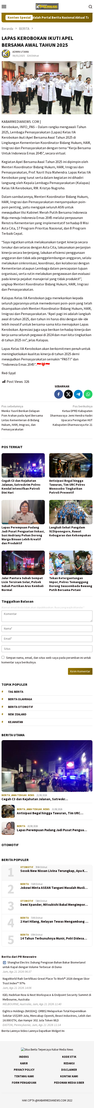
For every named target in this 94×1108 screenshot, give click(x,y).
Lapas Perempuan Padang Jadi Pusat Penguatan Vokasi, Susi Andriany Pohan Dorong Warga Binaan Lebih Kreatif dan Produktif (23, 535)
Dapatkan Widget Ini (51, 1031)
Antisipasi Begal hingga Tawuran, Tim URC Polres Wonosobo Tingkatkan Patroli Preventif (67, 486)
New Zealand (17, 714)
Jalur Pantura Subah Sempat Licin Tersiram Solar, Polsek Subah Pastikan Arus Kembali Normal (23, 584)
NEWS (31, 795)
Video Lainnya (29, 1031)
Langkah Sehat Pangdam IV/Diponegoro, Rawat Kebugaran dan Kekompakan (70, 531)
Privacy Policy (24, 1070)
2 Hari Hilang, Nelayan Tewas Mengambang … (54, 922)
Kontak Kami (69, 1076)
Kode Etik (69, 1057)
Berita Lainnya (11, 1031)
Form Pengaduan (24, 1083)
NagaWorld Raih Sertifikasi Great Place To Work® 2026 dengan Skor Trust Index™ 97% (46, 981)
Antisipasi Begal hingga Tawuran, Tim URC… (50, 813)
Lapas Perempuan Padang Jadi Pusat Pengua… (52, 830)
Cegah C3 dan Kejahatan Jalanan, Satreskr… (35, 799)
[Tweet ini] (68, 394)
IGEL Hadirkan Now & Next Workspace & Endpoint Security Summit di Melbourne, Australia (47, 997)
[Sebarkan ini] (58, 394)
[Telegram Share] (78, 394)
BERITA (6, 795)
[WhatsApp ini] (88, 394)
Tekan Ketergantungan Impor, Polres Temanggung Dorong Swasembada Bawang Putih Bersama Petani (70, 584)
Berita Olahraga (20, 699)
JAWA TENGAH (19, 795)
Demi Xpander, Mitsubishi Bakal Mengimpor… (54, 905)
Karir (24, 1063)
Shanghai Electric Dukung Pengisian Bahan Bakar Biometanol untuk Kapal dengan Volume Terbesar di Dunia (44, 964)
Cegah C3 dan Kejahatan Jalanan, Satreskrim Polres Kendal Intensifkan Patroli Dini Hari (21, 486)
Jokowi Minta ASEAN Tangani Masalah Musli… (54, 888)
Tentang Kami (24, 1076)
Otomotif (26, 867)
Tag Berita (15, 692)
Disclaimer (69, 1070)
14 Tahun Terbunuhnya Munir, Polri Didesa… (53, 938)
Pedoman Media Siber (69, 1083)
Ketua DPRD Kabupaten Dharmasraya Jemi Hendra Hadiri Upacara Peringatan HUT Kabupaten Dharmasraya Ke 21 (71, 415)
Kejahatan (15, 722)
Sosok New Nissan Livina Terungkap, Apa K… (53, 871)
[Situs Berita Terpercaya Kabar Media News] (47, 6)
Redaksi (69, 1063)
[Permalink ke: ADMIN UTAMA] (6, 53)
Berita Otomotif (20, 707)
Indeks (24, 1057)
